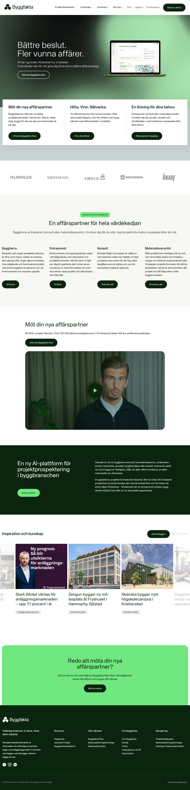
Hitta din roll (107, 285)
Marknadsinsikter (97, 746)
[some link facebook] (5, 765)
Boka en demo (174, 8)
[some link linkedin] (16, 765)
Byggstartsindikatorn (64, 746)
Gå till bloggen (158, 534)
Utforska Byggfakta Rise (33, 75)
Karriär (125, 743)
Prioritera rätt (156, 285)
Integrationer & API (131, 750)
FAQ (129, 7)
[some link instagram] (10, 765)
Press (125, 746)
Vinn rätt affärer (82, 136)
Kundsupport (153, 7)
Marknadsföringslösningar (101, 743)
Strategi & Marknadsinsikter (170, 746)
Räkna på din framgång (147, 136)
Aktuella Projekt (62, 743)
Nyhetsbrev (128, 753)
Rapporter (59, 739)
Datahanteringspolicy (177, 782)
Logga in (139, 7)
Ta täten (58, 285)
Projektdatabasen (165, 739)
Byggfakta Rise (96, 739)
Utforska (10, 285)
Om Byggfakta (129, 739)
